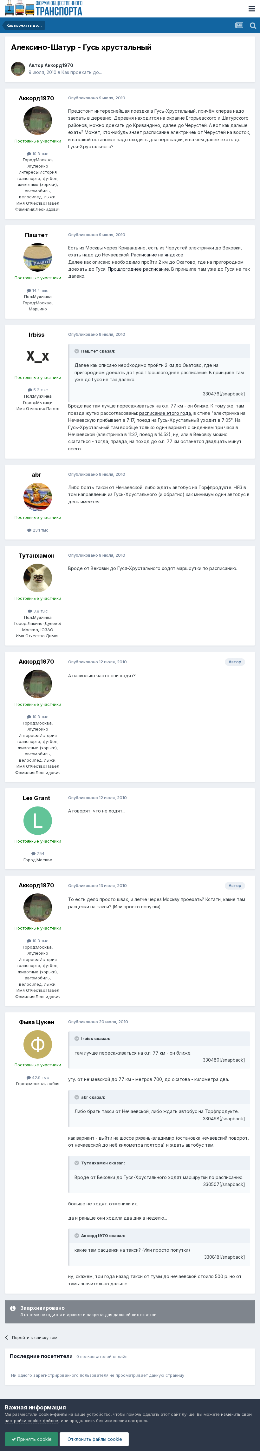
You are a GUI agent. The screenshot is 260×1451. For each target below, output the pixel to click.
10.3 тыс (40, 153)
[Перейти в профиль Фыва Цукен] (37, 1044)
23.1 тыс (40, 530)
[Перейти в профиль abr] (37, 497)
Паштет (36, 235)
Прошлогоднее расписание (138, 269)
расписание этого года (165, 413)
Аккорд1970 (58, 65)
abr (36, 474)
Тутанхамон (36, 555)
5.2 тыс (40, 389)
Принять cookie (34, 1439)
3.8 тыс (40, 610)
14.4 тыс (40, 290)
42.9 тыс (40, 1077)
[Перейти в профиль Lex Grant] (37, 820)
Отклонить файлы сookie (94, 1439)
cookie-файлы (53, 1414)
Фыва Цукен (36, 1022)
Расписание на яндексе (157, 254)
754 (40, 853)
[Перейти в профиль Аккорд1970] (18, 69)
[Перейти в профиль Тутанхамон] (37, 578)
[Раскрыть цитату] (77, 351)
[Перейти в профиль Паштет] (37, 257)
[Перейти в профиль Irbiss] (37, 357)
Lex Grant (36, 798)
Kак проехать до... (82, 72)
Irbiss (36, 334)
